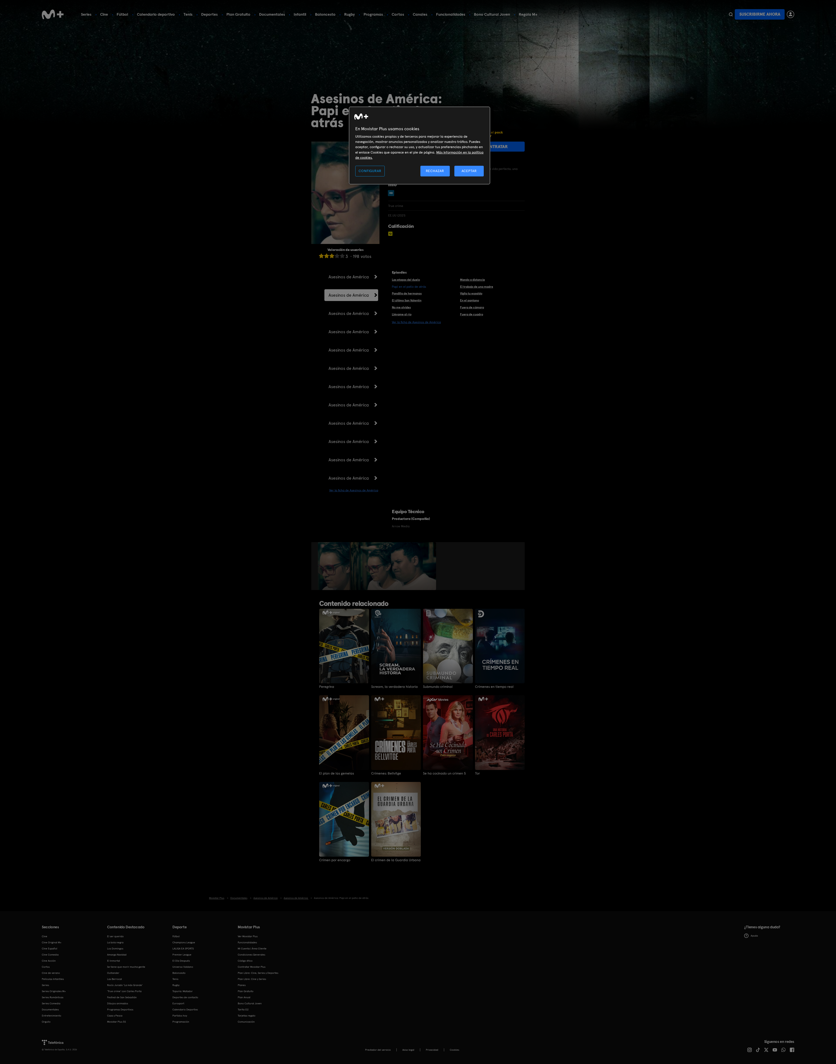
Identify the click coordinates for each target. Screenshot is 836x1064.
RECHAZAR (435, 171)
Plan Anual (244, 997)
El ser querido (115, 936)
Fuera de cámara (472, 307)
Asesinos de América (349, 276)
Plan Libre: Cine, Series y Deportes (258, 972)
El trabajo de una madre (476, 286)
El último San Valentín (406, 300)
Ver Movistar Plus (248, 936)
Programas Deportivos (120, 1009)
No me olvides (401, 307)
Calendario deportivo (156, 14)
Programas (373, 14)
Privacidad (432, 1049)
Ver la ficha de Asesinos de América (353, 490)
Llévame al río (401, 314)
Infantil (300, 14)
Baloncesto (325, 14)
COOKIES (454, 1049)
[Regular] (331, 256)
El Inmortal (113, 960)
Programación (180, 1021)
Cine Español (49, 948)
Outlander (113, 972)
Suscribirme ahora (759, 14)
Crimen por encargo (334, 860)
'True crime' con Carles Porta (124, 991)
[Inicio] (53, 14)
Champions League (183, 942)
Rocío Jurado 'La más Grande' (125, 985)
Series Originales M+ (54, 991)
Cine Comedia (50, 954)
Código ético (245, 960)
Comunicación (246, 1021)
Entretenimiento (51, 1015)
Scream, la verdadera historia (394, 687)
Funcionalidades (450, 14)
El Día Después (181, 960)
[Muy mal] (321, 256)
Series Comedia (51, 1003)
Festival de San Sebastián (122, 997)
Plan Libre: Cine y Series (252, 979)
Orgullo (46, 1021)
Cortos (398, 14)
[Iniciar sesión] (790, 14)
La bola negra (115, 942)
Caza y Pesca (114, 1015)
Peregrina (326, 687)
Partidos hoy (179, 1015)
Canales (420, 14)
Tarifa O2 (243, 1009)
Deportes (209, 14)
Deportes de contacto (185, 997)
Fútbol (122, 14)
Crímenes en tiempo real (494, 687)
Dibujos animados (117, 1003)
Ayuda (754, 935)
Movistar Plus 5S (116, 1021)
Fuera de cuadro (471, 314)
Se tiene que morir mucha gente (126, 966)
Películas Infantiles (53, 979)
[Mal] (326, 256)
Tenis (188, 14)
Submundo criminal (438, 687)
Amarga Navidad (116, 954)
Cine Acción (49, 960)
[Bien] (337, 256)
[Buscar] (731, 14)
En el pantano (469, 300)
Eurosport (178, 1003)
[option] (334, 566)
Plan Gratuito (238, 14)
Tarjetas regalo (246, 1015)
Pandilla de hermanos (407, 293)
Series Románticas (52, 997)
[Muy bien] (342, 256)
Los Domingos (115, 948)
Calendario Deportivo (185, 1009)
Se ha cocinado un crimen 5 (444, 773)
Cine (104, 14)
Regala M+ (528, 14)
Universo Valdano (182, 966)
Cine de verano (51, 972)
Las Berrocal (114, 979)
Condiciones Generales (251, 954)
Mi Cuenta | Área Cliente (252, 948)
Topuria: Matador (182, 991)
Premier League (181, 954)
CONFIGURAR (370, 171)
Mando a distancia (472, 279)
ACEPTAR (469, 171)
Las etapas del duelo (406, 279)
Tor (477, 773)
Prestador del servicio (378, 1049)
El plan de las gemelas (336, 773)
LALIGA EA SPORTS (183, 948)
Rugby (349, 14)
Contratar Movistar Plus (251, 966)
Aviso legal (408, 1049)
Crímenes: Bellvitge (386, 773)
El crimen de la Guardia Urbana (396, 860)
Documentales (272, 14)
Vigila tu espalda (471, 293)
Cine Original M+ (51, 942)
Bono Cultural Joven (492, 14)
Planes (242, 985)
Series (86, 14)
